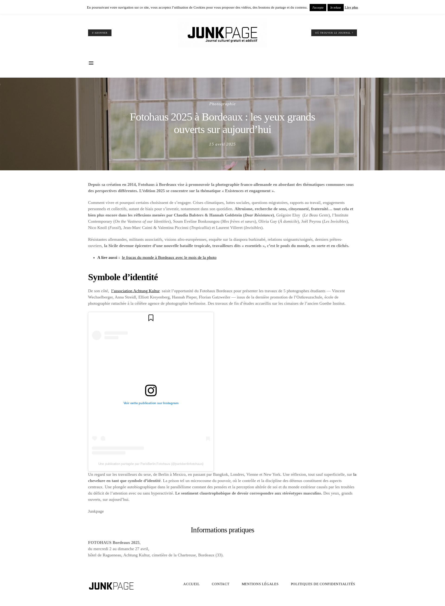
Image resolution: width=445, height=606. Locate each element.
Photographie (222, 104)
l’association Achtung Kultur (135, 291)
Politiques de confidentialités (323, 584)
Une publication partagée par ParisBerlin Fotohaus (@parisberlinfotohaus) (151, 464)
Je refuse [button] (335, 7)
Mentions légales (260, 584)
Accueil (191, 584)
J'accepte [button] (318, 7)
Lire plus (351, 7)
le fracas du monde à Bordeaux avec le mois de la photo (169, 257)
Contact (220, 584)
